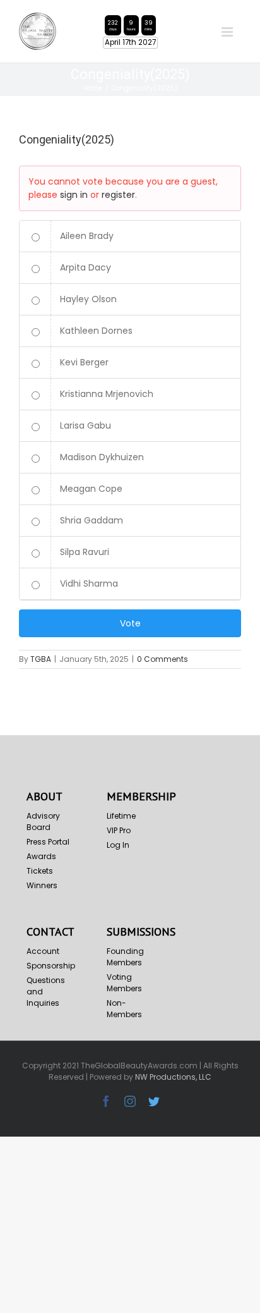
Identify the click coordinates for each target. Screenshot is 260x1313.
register (118, 194)
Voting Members (124, 983)
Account (43, 951)
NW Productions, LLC (173, 1077)
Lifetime (121, 815)
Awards (41, 856)
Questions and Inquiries (46, 991)
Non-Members (124, 1009)
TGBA (40, 659)
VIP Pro (119, 830)
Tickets (40, 870)
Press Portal (48, 841)
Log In (118, 845)
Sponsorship (50, 965)
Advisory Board (43, 821)
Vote (130, 623)
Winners (42, 885)
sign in (74, 194)
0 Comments (162, 659)
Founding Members (125, 957)
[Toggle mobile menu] (228, 32)
